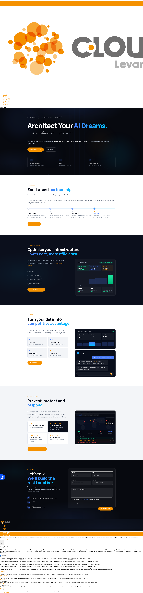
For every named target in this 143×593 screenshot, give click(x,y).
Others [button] (2, 588)
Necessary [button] (3, 554)
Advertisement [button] (4, 584)
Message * (74, 487)
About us (33, 224)
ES (4, 5)
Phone (94, 480)
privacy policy (84, 499)
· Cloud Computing (44, 117)
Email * (94, 472)
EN (4, 3)
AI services (33, 362)
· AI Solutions (32, 117)
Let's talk (51, 149)
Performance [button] (3, 575)
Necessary (5, 555)
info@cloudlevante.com (38, 507)
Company (73, 480)
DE (4, 2)
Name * (73, 472)
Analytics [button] (2, 579)
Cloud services (35, 289)
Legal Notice (6, 532)
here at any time (94, 503)
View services (34, 149)
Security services (36, 449)
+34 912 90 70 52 (36, 503)
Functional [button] (2, 571)
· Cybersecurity (56, 117)
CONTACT (6, 104)
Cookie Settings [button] (4, 539)
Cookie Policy (6, 534)
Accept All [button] (11, 539)
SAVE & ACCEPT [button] (4, 592)
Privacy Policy (7, 535)
